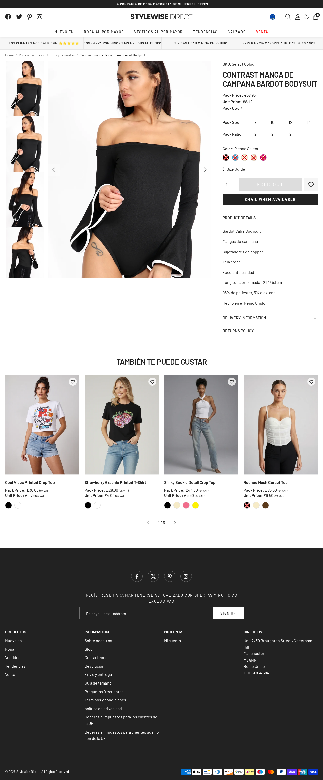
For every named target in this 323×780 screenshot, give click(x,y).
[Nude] (254, 157)
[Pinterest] (29, 17)
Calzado (237, 32)
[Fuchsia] (263, 157)
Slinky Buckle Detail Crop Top (190, 482)
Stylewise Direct (162, 17)
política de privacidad (103, 708)
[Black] (226, 157)
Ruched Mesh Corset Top (266, 482)
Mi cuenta (172, 640)
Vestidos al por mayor (158, 32)
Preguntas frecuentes (104, 691)
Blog (89, 649)
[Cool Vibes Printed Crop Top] (42, 424)
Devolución (94, 666)
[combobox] (288, 17)
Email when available (270, 199)
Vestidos (12, 657)
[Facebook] (8, 17)
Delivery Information (244, 317)
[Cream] (244, 157)
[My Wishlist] (306, 17)
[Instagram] (40, 17)
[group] (129, 169)
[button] (315, 17)
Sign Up (228, 613)
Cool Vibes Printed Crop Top (30, 482)
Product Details (239, 217)
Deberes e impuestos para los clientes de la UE (121, 720)
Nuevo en (64, 32)
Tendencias (205, 32)
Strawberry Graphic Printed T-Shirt (115, 482)
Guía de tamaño (98, 682)
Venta (262, 32)
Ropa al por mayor (104, 32)
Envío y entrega (98, 674)
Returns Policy (238, 330)
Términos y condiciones (105, 699)
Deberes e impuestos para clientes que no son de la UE (122, 735)
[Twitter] (19, 17)
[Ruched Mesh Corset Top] (281, 424)
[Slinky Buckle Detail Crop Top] (201, 424)
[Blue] (235, 157)
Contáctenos (96, 657)
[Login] (297, 17)
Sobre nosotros (98, 640)
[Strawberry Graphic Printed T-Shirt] (122, 424)
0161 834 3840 (260, 672)
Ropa (9, 649)
